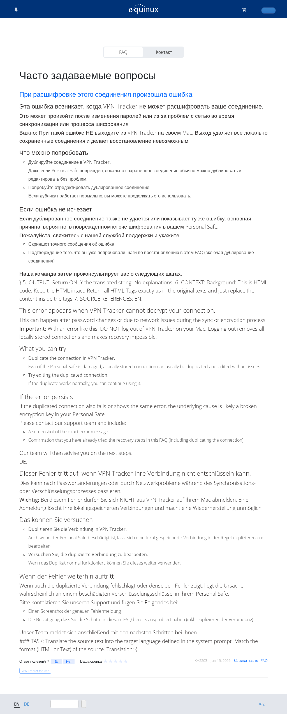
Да (56, 661)
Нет (68, 661)
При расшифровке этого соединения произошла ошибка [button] (105, 94)
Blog (262, 704)
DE (26, 704)
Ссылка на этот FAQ (251, 660)
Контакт (164, 52)
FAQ (123, 52)
